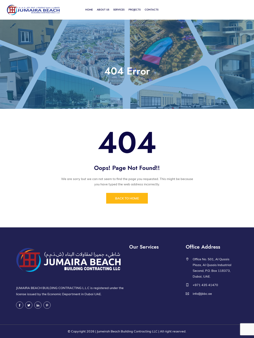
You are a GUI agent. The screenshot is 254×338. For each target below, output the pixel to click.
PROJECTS (135, 9)
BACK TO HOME (127, 198)
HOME (89, 9)
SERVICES (119, 9)
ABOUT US (103, 9)
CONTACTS (152, 9)
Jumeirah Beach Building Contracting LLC (127, 331)
